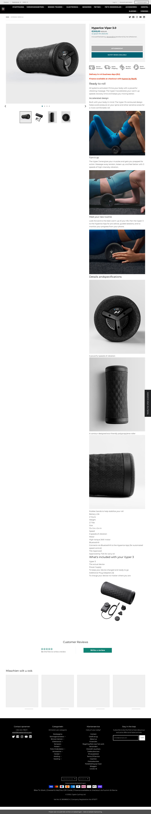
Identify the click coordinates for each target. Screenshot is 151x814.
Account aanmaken (126, 2)
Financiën (93, 741)
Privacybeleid (93, 754)
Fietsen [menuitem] (97, 7)
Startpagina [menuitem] (18, 7)
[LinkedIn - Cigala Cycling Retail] (144, 17)
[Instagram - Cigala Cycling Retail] (137, 17)
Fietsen (57, 746)
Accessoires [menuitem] (131, 7)
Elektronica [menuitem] (72, 7)
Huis (7, 17)
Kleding (57, 756)
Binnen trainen (57, 739)
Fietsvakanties (93, 761)
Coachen (93, 759)
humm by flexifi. (129, 79)
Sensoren (57, 744)
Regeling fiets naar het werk (93, 744)
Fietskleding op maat (93, 764)
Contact (93, 734)
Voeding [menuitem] (144, 11)
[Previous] (5, 106)
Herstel (57, 754)
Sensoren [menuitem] (86, 7)
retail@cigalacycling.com (22, 732)
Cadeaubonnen (93, 751)
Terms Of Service (93, 756)
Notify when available (117, 55)
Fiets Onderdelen (57, 749)
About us (93, 739)
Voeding (57, 759)
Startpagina (57, 734)
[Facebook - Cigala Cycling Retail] (133, 17)
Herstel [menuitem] (144, 7)
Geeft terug (93, 736)
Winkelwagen (142, 2)
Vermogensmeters (57, 736)
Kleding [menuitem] (132, 11)
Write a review (97, 650)
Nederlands (15, 2)
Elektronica (56, 741)
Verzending (111, 37)
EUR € (24, 2)
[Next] (85, 106)
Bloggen (93, 766)
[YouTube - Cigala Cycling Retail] (140, 17)
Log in (115, 2)
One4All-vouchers (93, 749)
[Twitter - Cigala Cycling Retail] (130, 17)
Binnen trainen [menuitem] (55, 7)
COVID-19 (93, 769)
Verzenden (93, 746)
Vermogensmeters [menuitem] (35, 7)
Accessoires (56, 751)
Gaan (142, 737)
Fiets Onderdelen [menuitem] (113, 7)
